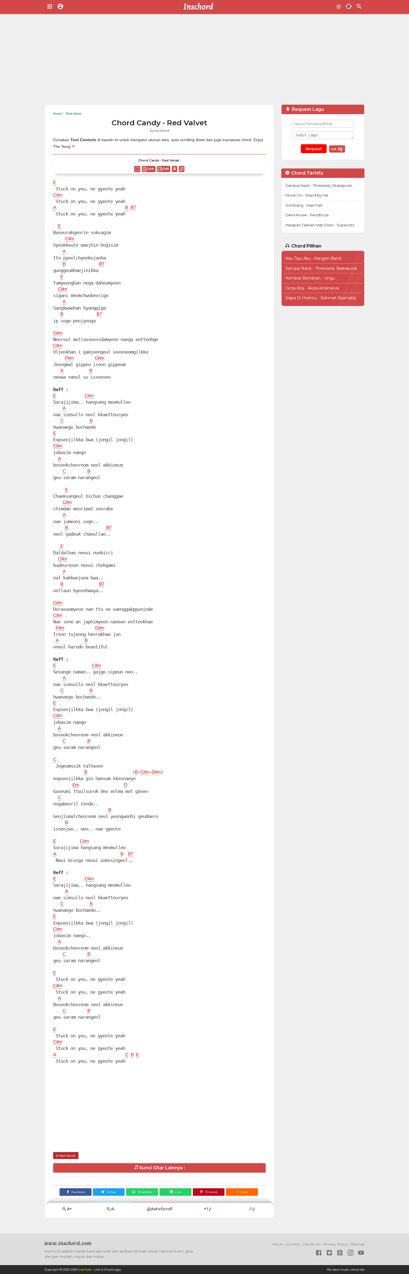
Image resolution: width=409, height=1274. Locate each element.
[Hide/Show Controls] (181, 169)
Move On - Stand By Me (306, 195)
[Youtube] (361, 1252)
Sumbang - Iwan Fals (303, 205)
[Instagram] (350, 1252)
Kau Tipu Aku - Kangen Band (313, 258)
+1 (206, 1208)
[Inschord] (200, 7)
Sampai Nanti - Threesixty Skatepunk (318, 185)
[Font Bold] (174, 169)
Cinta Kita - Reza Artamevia (312, 288)
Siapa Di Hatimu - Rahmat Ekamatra (320, 297)
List (334, 149)
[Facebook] (318, 1252)
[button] (242, 1192)
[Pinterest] (339, 1252)
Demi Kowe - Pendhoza (307, 215)
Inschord (84, 1269)
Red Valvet (67, 1155)
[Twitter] (329, 1252)
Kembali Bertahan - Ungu (310, 278)
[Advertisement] (204, 61)
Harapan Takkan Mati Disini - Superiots (319, 225)
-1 (250, 1208)
